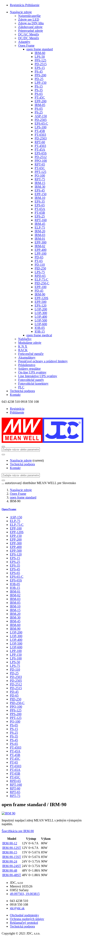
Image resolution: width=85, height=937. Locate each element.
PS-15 (39, 86)
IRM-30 (40, 186)
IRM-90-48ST (11, 875)
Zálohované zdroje (30, 27)
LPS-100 (40, 127)
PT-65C (40, 168)
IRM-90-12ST (11, 848)
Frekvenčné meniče (31, 354)
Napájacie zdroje (21, 12)
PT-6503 (40, 134)
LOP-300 (41, 313)
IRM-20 (40, 231)
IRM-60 (40, 53)
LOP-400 (41, 316)
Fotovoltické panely (31, 380)
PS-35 (39, 90)
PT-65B (40, 212)
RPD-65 (40, 276)
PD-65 (39, 257)
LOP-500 (41, 320)
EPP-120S (41, 298)
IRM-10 (40, 198)
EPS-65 (40, 205)
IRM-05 (40, 105)
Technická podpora (22, 391)
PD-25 (39, 79)
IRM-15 (40, 183)
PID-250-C (42, 283)
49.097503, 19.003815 (25, 894)
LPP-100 (40, 253)
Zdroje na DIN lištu (31, 23)
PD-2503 (41, 138)
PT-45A (40, 149)
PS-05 (39, 108)
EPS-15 (40, 68)
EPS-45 (40, 190)
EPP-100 (40, 287)
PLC (21, 387)
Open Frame (26, 45)
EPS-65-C (41, 123)
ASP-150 (41, 116)
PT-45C (40, 97)
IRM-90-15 (9, 852)
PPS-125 (40, 60)
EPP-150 (40, 194)
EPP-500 (40, 302)
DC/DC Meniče (28, 38)
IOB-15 (40, 331)
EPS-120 (40, 305)
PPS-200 (40, 75)
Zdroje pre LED (28, 19)
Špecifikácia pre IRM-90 (18, 831)
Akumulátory (26, 357)
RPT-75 (40, 179)
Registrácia (17, 5)
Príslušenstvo (26, 365)
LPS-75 (40, 272)
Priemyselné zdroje (30, 30)
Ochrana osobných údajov (27, 919)
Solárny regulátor (29, 368)
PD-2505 (41, 120)
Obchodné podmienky (24, 915)
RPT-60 (40, 142)
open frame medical (39, 335)
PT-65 (39, 261)
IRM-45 (40, 224)
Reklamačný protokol (24, 922)
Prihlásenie (32, 5)
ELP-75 (40, 227)
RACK (23, 350)
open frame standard (39, 49)
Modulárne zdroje (29, 342)
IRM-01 (40, 238)
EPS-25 (40, 216)
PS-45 (39, 71)
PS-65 (39, 94)
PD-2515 (41, 64)
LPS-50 (40, 56)
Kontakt (15, 394)
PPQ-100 (41, 160)
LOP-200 (41, 309)
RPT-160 (41, 220)
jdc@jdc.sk (17, 908)
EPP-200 (40, 101)
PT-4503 (40, 146)
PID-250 (40, 268)
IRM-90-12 (9, 843)
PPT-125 (40, 172)
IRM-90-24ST (11, 866)
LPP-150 (40, 82)
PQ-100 (40, 175)
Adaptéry (24, 42)
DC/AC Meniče (28, 34)
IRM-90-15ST (11, 857)
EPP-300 (40, 242)
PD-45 (39, 290)
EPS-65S (41, 153)
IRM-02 (40, 246)
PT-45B (40, 131)
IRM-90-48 (9, 870)
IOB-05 (40, 328)
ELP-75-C (41, 279)
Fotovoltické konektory (33, 383)
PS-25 (39, 112)
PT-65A (40, 209)
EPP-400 (40, 250)
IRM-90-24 (9, 861)
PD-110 (40, 264)
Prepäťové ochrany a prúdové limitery (43, 361)
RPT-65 (40, 164)
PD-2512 (41, 157)
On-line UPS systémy (32, 372)
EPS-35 (40, 201)
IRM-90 (40, 294)
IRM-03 (40, 235)
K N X (22, 346)
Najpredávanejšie (29, 16)
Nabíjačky (25, 339)
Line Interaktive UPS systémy (37, 376)
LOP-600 (41, 324)
